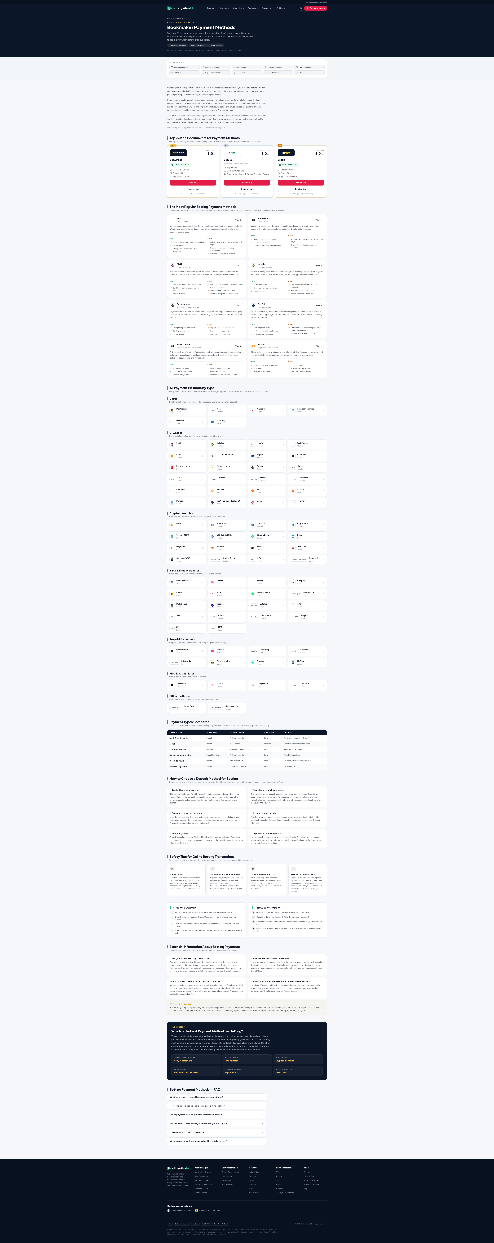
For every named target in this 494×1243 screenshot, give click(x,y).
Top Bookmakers (317, 8)
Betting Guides (201, 1193)
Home (169, 18)
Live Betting (227, 1176)
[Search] (301, 8)
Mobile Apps (227, 1180)
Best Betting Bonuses (204, 1184)
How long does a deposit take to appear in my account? (197, 1105)
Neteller (262, 264)
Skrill (179, 264)
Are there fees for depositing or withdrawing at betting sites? (200, 1123)
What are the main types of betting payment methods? (196, 1097)
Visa (179, 218)
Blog (305, 1189)
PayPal (261, 304)
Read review (193, 189)
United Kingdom (256, 1172)
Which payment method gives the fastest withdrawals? (196, 1114)
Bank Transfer (184, 344)
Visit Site (192, 183)
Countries (237, 8)
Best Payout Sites (202, 1180)
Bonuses (252, 8)
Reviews (223, 8)
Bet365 (228, 159)
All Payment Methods (285, 1193)
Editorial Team (310, 1176)
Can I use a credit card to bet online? (187, 1132)
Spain (251, 1180)
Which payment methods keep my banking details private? (198, 1141)
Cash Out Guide (201, 1189)
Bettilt (281, 159)
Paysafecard (183, 304)
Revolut (279, 1189)
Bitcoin (261, 344)
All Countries (254, 1193)
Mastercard (264, 218)
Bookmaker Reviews (203, 1172)
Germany (253, 1176)
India (251, 1189)
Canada (252, 1184)
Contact (307, 1172)
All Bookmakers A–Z (312, 1184)
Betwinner (176, 159)
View (237, 220)
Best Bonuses (227, 1184)
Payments (266, 8)
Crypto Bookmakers (230, 1172)
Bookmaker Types (311, 1180)
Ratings (210, 8)
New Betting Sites (202, 1176)
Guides (280, 8)
